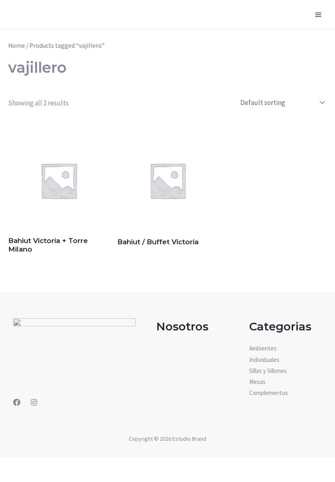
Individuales (264, 360)
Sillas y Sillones (268, 371)
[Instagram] (34, 402)
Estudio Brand (189, 438)
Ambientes (263, 348)
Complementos (268, 393)
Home (16, 45)
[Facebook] (16, 402)
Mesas (257, 382)
